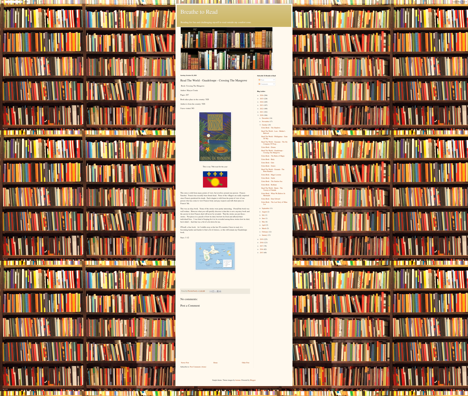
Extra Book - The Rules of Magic (273, 156)
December (265, 118)
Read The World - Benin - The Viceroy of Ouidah (272, 189)
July (263, 215)
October (265, 125)
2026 (262, 95)
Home (215, 362)
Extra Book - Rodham (269, 185)
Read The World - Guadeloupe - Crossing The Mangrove (272, 151)
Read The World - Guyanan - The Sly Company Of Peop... (274, 143)
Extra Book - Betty (268, 159)
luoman (237, 380)
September (266, 208)
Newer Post (185, 362)
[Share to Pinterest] (220, 291)
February (265, 232)
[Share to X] (215, 291)
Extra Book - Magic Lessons (271, 175)
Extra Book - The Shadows (270, 127)
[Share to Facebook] (218, 291)
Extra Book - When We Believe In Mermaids (273, 194)
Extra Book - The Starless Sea (271, 181)
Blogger (252, 380)
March (264, 228)
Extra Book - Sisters (268, 166)
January (265, 235)
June (263, 218)
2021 (262, 112)
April (264, 225)
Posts (262, 80)
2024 (262, 102)
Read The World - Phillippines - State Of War (274, 137)
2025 (262, 98)
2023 (262, 105)
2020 (262, 115)
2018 (262, 242)
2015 (262, 252)
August (264, 212)
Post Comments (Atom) (198, 367)
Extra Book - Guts (267, 162)
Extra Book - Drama (268, 147)
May (263, 222)
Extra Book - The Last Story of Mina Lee (274, 203)
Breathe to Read (199, 11)
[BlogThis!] (213, 291)
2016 (262, 249)
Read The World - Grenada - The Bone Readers (272, 170)
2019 (262, 239)
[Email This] (211, 291)
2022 (262, 108)
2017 (262, 246)
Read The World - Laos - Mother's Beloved (273, 132)
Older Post (245, 362)
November (266, 121)
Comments (264, 84)
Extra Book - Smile (268, 178)
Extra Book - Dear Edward (270, 199)
